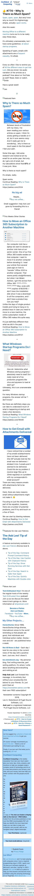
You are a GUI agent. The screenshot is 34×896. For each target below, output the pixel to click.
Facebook (9, 614)
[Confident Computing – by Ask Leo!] (11, 3)
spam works (21, 23)
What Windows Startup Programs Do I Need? (16, 347)
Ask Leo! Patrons (10, 546)
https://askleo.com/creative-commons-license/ (17, 895)
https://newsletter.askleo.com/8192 (19, 717)
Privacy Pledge (19, 851)
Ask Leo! (11, 869)
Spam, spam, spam (10, 18)
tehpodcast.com (21, 604)
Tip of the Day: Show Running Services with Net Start (19, 566)
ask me (13, 751)
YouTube (18, 614)
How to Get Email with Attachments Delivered (17, 430)
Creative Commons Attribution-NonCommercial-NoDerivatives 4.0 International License (14, 888)
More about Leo (20, 876)
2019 (29, 713)
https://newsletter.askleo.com (15, 688)
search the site (8, 744)
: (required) (17, 841)
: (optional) (17, 833)
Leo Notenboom (11, 859)
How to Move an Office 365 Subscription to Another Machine (17, 224)
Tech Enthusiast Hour (11, 596)
